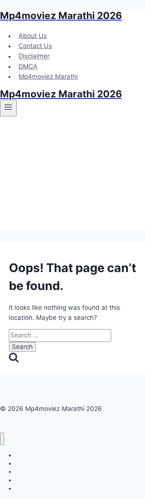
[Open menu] (8, 108)
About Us (33, 36)
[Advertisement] (72, 176)
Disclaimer (34, 56)
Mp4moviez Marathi (48, 76)
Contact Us (35, 46)
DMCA (28, 66)
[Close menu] (2, 439)
